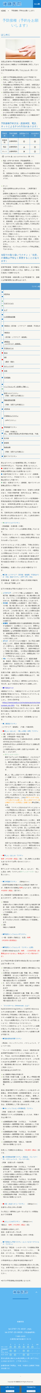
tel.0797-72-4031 (17, 1329)
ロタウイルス (9, 303)
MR (5, 357)
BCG (5, 353)
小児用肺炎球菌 (9, 317)
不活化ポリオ (9, 348)
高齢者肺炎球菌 (9, 400)
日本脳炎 (7, 378)
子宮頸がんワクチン (11, 416)
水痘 (5, 371)
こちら (25, 70)
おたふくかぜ (9, 366)
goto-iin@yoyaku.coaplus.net (14, 201)
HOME (3, 11)
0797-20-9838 (13, 161)
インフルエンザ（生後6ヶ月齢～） (16, 387)
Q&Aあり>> (24, 882)
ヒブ (5, 310)
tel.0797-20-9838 (14, 1332)
